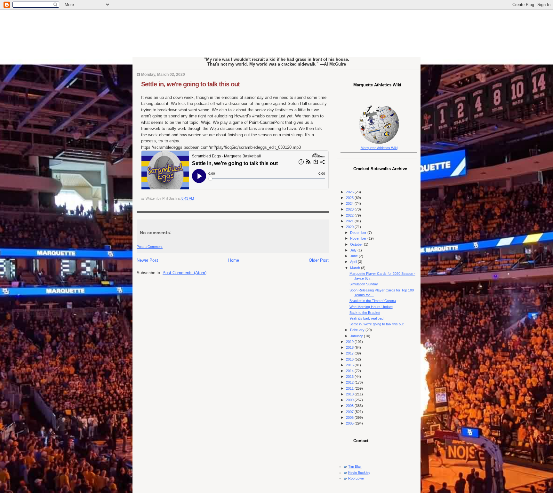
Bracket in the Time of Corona (372, 301)
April (354, 262)
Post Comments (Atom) (184, 272)
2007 (350, 412)
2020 (350, 227)
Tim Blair (355, 466)
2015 (350, 365)
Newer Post (147, 260)
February (357, 330)
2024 (350, 203)
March (355, 268)
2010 (350, 394)
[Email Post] (195, 198)
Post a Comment (150, 247)
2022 (350, 215)
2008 (350, 406)
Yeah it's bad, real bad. (366, 318)
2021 (350, 221)
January (357, 336)
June (354, 256)
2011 (350, 388)
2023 (350, 209)
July (353, 250)
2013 (350, 376)
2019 (350, 342)
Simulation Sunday (363, 284)
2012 (350, 382)
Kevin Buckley (359, 472)
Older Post (319, 260)
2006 (350, 417)
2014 (350, 371)
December (358, 233)
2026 (350, 192)
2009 (350, 400)
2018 (350, 347)
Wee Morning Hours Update (371, 307)
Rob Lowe (356, 478)
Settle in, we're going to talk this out (190, 84)
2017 (350, 353)
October (357, 244)
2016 (350, 359)
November (358, 238)
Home (233, 260)
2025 (350, 198)
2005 (350, 423)
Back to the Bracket (364, 312)
